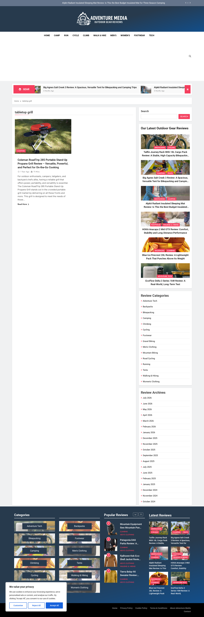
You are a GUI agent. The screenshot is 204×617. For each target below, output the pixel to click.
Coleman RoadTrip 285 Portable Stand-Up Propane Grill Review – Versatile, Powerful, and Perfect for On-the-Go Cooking (43, 163)
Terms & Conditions (158, 608)
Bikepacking (160, 147)
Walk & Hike (99, 35)
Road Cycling (149, 358)
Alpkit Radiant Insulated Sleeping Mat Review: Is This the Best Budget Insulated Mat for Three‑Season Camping (165, 207)
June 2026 (147, 403)
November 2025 (150, 444)
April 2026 (147, 415)
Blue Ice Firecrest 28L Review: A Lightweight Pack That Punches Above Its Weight (158, 593)
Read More (22, 204)
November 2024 (150, 495)
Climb (86, 35)
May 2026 (147, 409)
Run (66, 35)
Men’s (113, 35)
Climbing (171, 250)
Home (47, 35)
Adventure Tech (165, 276)
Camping (21, 151)
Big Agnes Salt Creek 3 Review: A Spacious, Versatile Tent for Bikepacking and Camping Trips (54, 87)
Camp (57, 35)
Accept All (54, 605)
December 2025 (150, 438)
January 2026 (149, 432)
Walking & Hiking (171, 225)
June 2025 (147, 473)
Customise (18, 605)
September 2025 (150, 455)
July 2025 (147, 467)
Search (145, 111)
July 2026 (147, 398)
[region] (36, 596)
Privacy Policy (126, 608)
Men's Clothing (149, 347)
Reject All (36, 605)
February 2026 (149, 426)
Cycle (76, 35)
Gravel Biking (149, 341)
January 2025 (149, 484)
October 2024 (149, 501)
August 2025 (148, 461)
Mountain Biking (150, 353)
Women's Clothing (151, 381)
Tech (152, 34)
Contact (187, 611)
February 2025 (149, 478)
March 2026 (148, 421)
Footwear (139, 35)
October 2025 (149, 449)
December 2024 (150, 490)
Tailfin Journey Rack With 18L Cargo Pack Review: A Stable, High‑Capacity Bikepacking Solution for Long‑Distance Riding (165, 155)
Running (146, 364)
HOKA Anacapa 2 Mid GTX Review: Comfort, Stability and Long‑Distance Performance (125, 3)
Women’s (125, 35)
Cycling (171, 147)
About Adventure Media (180, 608)
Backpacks (159, 250)
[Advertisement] (99, 60)
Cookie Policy (141, 608)
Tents (170, 173)
